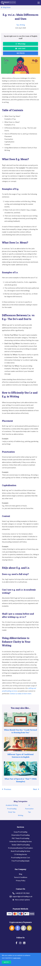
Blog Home (7, 7)
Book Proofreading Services (20, 851)
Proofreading (11, 809)
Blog (20, 874)
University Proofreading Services (20, 841)
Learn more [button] (16, 958)
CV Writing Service (20, 854)
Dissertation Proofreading (20, 835)
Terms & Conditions (20, 877)
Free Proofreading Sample (20, 861)
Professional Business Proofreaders (20, 848)
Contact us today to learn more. (20, 693)
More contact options (22, 900)
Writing (22, 25)
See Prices (20, 53)
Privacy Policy (20, 880)
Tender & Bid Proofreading (20, 845)
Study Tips (11, 812)
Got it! (6, 962)
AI (29, 805)
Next (35, 789)
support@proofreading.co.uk (22, 896)
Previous (7, 789)
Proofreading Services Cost (20, 857)
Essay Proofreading (20, 832)
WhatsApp (21, 44)
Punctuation (29, 809)
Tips (17, 25)
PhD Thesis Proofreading (20, 838)
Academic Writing (12, 805)
